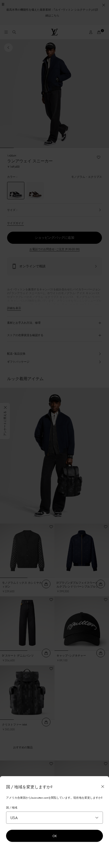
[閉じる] (102, 786)
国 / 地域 (11, 807)
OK (54, 836)
